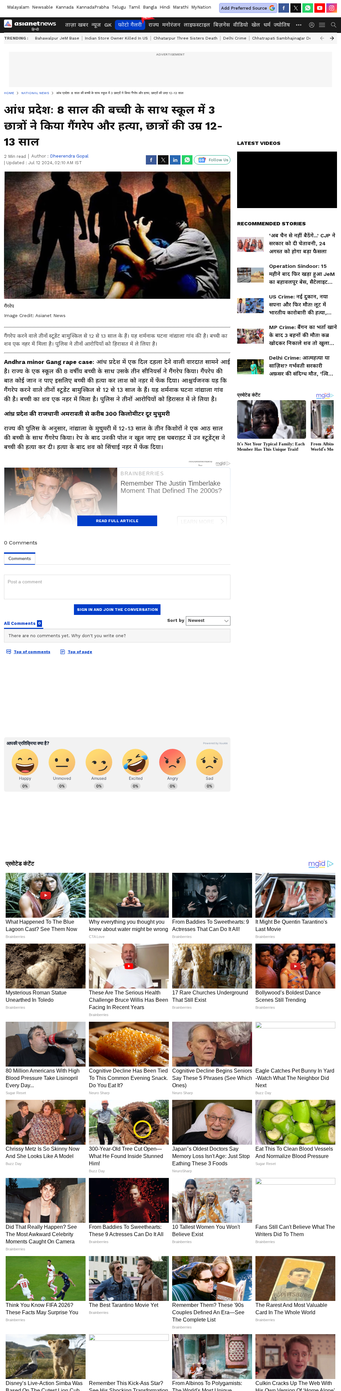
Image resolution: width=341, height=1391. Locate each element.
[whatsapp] (307, 8)
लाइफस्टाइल (197, 25)
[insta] (331, 8)
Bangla (150, 7)
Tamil (134, 7)
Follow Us (218, 160)
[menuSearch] (333, 25)
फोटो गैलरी (130, 25)
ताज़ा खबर (76, 25)
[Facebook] (283, 8)
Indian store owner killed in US (116, 38)
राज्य (154, 25)
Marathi (180, 7)
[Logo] (32, 25)
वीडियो (240, 25)
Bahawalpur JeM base (57, 38)
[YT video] (319, 8)
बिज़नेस (221, 25)
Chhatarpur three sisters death (185, 38)
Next (332, 38)
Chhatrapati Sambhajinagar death (285, 38)
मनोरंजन (171, 25)
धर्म (266, 25)
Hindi (165, 7)
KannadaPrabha (92, 7)
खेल (255, 25)
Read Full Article (117, 521)
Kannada (65, 7)
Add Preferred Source (244, 8)
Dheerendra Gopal (69, 156)
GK (108, 25)
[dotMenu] (299, 25)
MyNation (201, 7)
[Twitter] (295, 8)
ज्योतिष (282, 25)
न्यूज (96, 25)
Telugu (119, 7)
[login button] (313, 25)
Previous (322, 38)
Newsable (42, 7)
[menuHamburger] (322, 25)
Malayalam (18, 7)
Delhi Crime (234, 38)
